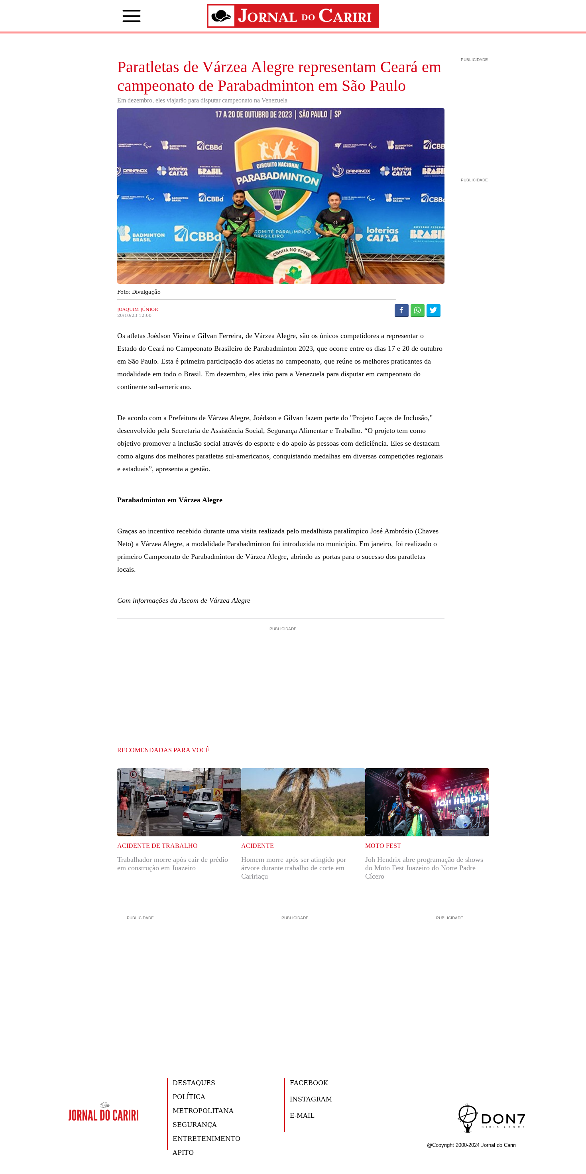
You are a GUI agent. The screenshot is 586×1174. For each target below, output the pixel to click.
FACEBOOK (309, 1082)
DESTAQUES (194, 1082)
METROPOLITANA (203, 1110)
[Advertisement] (281, 667)
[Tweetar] (433, 310)
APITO (183, 1152)
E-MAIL (302, 1115)
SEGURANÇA (195, 1124)
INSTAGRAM (311, 1099)
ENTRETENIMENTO (206, 1138)
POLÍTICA (189, 1096)
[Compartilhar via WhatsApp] (418, 310)
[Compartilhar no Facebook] (402, 310)
